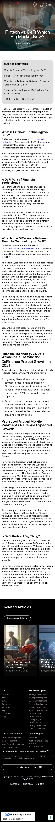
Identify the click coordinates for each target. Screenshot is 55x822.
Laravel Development (38, 707)
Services (5, 694)
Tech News (6, 713)
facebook (15, 784)
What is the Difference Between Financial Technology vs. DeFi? (27, 83)
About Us (6, 707)
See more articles (16, 618)
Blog (4, 710)
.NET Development (37, 728)
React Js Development (38, 694)
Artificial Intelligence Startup (38, 742)
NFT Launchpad (36, 746)
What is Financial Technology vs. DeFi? (25, 70)
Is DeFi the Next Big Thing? (19, 99)
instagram (28, 784)
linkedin (40, 784)
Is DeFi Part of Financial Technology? (24, 75)
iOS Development (9, 741)
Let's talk (42, 4)
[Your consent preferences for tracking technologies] (50, 817)
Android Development (11, 737)
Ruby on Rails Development (35, 714)
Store (4, 717)
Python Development (38, 710)
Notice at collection (13, 819)
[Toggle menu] (49, 4)
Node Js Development (38, 697)
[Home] (11, 4)
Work (4, 697)
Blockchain (34, 737)
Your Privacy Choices (20, 814)
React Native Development (13, 744)
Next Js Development (38, 704)
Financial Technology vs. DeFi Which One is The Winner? (26, 92)
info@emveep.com (26, 767)
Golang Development (38, 725)
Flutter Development (11, 747)
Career (5, 701)
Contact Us (6, 704)
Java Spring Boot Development (36, 720)
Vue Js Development (38, 701)
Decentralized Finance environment (21, 249)
